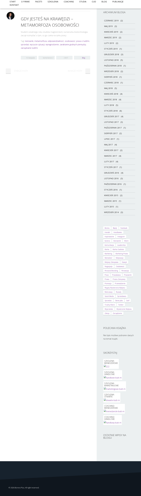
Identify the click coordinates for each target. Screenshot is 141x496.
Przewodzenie (120, 283)
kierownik (29, 41)
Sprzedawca (121, 296)
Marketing (108, 253)
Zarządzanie (117, 313)
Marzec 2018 (110, 99)
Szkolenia (53, 1)
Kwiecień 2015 (111, 195)
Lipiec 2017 (109, 139)
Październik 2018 (113, 65)
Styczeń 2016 (111, 189)
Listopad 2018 (111, 60)
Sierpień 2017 (110, 133)
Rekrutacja (108, 292)
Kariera (107, 241)
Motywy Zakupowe (111, 262)
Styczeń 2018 (111, 110)
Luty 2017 (109, 161)
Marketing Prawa (122, 253)
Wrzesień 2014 (111, 212)
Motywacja (119, 258)
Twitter (121, 305)
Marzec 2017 (110, 156)
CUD (94, 1)
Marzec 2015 (110, 201)
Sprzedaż (108, 300)
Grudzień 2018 (111, 54)
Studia (82, 1)
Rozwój (118, 292)
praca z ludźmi (82, 41)
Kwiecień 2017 (111, 150)
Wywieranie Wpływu (124, 309)
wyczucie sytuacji (37, 44)
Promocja (108, 283)
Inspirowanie (109, 236)
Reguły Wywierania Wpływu (115, 288)
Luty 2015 (109, 206)
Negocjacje (108, 266)
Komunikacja (109, 245)
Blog (104, 1)
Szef (127, 300)
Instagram (121, 236)
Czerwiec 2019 (111, 20)
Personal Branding (111, 271)
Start (13, 1)
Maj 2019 (108, 26)
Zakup (107, 313)
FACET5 (38, 1)
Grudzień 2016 (111, 172)
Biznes (107, 228)
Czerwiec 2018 (111, 82)
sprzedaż (25, 44)
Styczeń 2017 (111, 167)
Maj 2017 (108, 144)
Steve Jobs (119, 300)
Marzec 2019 (110, 37)
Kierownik (117, 241)
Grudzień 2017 (111, 116)
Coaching (69, 1)
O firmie (25, 1)
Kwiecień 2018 (111, 94)
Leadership (121, 245)
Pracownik (127, 275)
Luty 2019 (109, 43)
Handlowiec (117, 232)
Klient (126, 241)
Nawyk (124, 262)
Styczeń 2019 (111, 48)
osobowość (70, 41)
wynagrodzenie (52, 44)
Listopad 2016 (111, 178)
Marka (107, 249)
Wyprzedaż (109, 309)
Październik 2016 (113, 184)
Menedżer (108, 258)
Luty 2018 (109, 105)
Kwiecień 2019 (111, 32)
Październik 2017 (113, 127)
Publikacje (117, 1)
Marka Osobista (118, 249)
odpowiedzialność (56, 41)
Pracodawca (116, 275)
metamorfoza (40, 41)
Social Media (109, 296)
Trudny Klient (110, 305)
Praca (107, 275)
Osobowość (120, 266)
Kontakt (14, 5)
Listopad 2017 (111, 122)
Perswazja (125, 271)
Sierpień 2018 (110, 77)
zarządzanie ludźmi (29, 48)
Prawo (107, 279)
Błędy (115, 228)
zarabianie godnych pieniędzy (73, 44)
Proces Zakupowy (119, 279)
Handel (107, 232)
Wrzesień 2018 (111, 71)
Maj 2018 (108, 88)
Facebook (123, 228)
